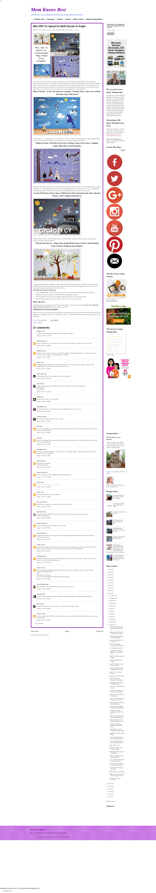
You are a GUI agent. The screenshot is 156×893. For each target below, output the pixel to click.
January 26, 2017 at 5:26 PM (43, 444)
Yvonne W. (39, 544)
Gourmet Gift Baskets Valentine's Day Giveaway (116, 679)
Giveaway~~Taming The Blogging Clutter (119, 537)
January (112, 624)
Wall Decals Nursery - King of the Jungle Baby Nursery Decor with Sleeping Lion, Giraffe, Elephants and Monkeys (67, 244)
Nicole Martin (40, 533)
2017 (109, 593)
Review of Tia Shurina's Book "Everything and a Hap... (116, 699)
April (111, 616)
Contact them (77, 296)
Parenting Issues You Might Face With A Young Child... (116, 707)
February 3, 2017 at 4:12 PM (43, 551)
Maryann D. (40, 512)
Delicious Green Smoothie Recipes (115, 672)
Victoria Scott (40, 416)
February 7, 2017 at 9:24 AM (43, 589)
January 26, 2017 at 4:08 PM (43, 411)
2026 (109, 569)
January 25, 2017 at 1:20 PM (43, 357)
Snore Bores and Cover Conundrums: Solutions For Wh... (116, 712)
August (112, 606)
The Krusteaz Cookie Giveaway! (114, 778)
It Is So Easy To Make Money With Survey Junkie (118, 505)
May (111, 614)
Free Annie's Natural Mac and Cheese (116, 687)
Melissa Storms (41, 472)
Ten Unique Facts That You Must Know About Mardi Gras (116, 652)
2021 (109, 582)
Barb (38, 426)
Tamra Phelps (40, 341)
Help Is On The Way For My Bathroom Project (116, 756)
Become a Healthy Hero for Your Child (116, 640)
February (112, 622)
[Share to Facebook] (56, 320)
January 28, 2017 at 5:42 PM (43, 467)
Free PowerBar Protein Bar (116, 648)
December (112, 595)
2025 (109, 572)
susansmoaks (40, 556)
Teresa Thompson (41, 584)
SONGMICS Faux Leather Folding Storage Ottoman (119, 529)
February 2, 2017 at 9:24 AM (43, 539)
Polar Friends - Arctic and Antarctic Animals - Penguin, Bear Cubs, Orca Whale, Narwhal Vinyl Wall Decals (67, 93)
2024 (109, 575)
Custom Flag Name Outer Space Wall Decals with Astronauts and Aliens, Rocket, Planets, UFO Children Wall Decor (67, 194)
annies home (40, 461)
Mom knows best (7, 891)
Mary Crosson (40, 502)
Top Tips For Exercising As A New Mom (116, 768)
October (112, 601)
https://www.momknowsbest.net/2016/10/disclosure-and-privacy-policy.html (48, 833)
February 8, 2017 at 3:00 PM (43, 608)
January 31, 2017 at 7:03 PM (43, 528)
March (111, 619)
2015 (109, 786)
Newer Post (34, 631)
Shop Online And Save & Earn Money (116, 733)
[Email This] (51, 320)
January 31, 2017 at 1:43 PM (43, 506)
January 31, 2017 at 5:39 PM (43, 518)
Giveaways (50, 19)
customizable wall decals (74, 87)
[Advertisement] (115, 405)
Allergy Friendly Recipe (94, 19)
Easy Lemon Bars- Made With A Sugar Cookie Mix (116, 760)
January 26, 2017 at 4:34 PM (43, 421)
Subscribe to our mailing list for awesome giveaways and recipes (115, 26)
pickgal (38, 397)
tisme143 (39, 384)
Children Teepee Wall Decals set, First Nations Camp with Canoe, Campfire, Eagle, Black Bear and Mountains (67, 144)
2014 (109, 789)
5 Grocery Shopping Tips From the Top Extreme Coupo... (116, 737)
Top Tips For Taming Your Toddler (115, 660)
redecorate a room (62, 81)
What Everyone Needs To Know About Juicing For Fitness (117, 774)
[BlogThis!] (53, 320)
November (112, 598)
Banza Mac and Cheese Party (116, 676)
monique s (39, 331)
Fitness (67, 19)
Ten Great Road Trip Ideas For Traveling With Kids (116, 636)
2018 (109, 590)
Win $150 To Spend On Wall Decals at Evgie (116, 664)
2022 (109, 580)
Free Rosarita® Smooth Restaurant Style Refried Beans (116, 725)
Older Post (99, 631)
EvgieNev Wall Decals (81, 81)
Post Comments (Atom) (43, 635)
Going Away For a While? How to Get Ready (117, 695)
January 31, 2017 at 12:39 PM (44, 496)
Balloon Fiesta (78, 19)
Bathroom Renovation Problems (117, 771)
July (111, 608)
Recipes (60, 19)
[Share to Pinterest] (57, 320)
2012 (109, 794)
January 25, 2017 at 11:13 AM (44, 335)
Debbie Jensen (40, 523)
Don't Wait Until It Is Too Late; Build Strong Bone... (117, 703)
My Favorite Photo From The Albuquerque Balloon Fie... (116, 668)
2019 (109, 588)
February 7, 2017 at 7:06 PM (43, 598)
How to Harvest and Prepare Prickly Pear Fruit (118, 521)
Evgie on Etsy (39, 305)
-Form (37, 316)
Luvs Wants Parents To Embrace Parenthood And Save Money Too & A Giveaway (119, 558)
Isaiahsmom (40, 351)
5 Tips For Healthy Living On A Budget (117, 656)
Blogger (67, 837)
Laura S (39, 482)
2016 (109, 783)
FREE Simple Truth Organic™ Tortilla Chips (116, 752)
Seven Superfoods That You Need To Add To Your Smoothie (118, 496)
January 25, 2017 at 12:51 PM (44, 345)
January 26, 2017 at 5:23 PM (43, 432)
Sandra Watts (40, 374)
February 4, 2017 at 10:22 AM (44, 562)
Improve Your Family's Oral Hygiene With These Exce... (116, 720)
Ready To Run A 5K (114, 745)
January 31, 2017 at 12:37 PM (44, 477)
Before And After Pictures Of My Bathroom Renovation (116, 716)
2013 (109, 791)
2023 (109, 577)
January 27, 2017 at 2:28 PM (43, 455)
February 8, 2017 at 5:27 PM (43, 620)
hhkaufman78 (40, 449)
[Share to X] (54, 320)
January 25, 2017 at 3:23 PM (43, 368)
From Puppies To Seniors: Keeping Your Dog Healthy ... (117, 729)
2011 (109, 797)
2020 (109, 585)
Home (67, 631)
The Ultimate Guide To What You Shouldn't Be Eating (116, 764)
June (111, 611)
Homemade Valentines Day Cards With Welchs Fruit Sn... (116, 628)
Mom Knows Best (48, 9)
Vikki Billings (40, 406)
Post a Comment (39, 623)
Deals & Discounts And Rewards (113, 438)
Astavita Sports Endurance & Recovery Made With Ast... (116, 741)
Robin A (39, 362)
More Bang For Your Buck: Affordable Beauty (116, 683)
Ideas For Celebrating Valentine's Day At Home (116, 644)
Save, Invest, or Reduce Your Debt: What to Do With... (116, 691)
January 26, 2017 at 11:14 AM (44, 391)
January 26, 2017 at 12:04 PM (44, 401)
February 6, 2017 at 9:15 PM (43, 579)
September (112, 603)
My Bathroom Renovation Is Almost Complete (116, 748)
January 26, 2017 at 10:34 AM (44, 378)
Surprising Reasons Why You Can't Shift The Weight (116, 632)
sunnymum (39, 594)
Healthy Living (39, 19)
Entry (34, 316)
